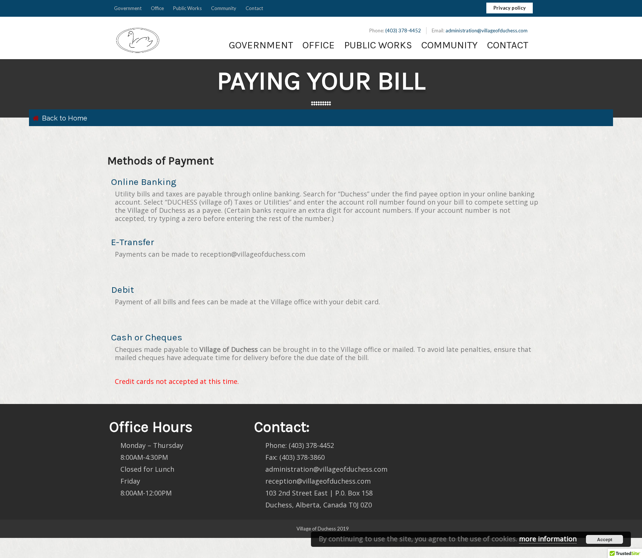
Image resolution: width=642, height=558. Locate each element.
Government (128, 8)
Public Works (187, 8)
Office (157, 8)
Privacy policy (509, 8)
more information (548, 538)
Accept (604, 539)
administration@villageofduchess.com (486, 30)
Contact (254, 8)
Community (223, 8)
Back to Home (64, 118)
